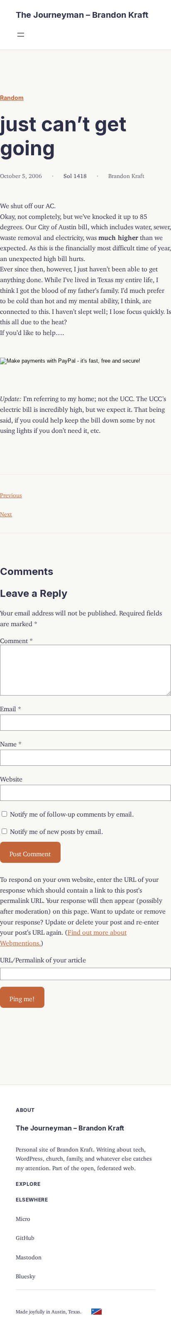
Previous (11, 494)
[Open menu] (21, 35)
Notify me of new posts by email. (56, 829)
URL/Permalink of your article (43, 958)
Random (12, 97)
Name (11, 742)
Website (11, 777)
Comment (16, 638)
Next (6, 513)
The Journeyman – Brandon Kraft (82, 15)
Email (10, 707)
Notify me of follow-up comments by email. (72, 812)
